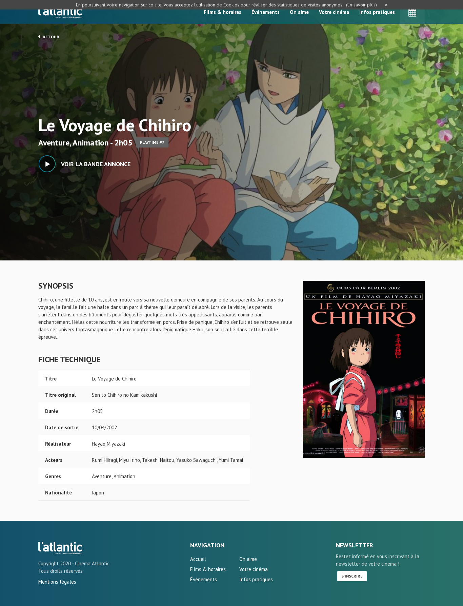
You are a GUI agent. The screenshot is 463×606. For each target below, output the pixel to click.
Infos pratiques (377, 12)
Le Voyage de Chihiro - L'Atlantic (60, 548)
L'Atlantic (60, 12)
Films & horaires (222, 12)
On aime (299, 12)
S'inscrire (352, 576)
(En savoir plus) (361, 5)
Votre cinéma (334, 12)
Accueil (198, 559)
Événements (265, 12)
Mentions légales (57, 582)
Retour (50, 36)
